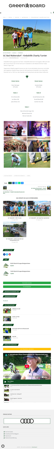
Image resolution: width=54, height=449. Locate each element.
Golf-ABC (14, 336)
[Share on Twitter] (16, 183)
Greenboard (34, 447)
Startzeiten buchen (27, 283)
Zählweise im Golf (16, 308)
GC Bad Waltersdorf (8, 175)
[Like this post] (10, 183)
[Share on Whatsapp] (19, 183)
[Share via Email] (22, 183)
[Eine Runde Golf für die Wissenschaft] (7, 330)
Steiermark (17, 17)
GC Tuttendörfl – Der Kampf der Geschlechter (39, 218)
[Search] (51, 13)
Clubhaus (10, 17)
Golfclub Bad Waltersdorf (14, 57)
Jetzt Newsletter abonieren (27, 349)
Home (4, 17)
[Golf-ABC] (7, 338)
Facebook (5, 300)
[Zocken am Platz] (7, 318)
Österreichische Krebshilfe (19, 175)
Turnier (28, 175)
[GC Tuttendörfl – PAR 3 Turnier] (14, 208)
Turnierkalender (27, 286)
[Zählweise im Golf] (7, 310)
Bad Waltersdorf (25, 17)
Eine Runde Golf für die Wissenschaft (20, 328)
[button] (3, 446)
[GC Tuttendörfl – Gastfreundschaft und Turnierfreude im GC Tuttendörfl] (14, 229)
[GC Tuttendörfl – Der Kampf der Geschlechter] (39, 208)
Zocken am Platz (15, 316)
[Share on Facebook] (13, 183)
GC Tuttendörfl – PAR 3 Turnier (14, 218)
